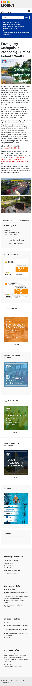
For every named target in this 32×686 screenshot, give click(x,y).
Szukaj (26, 17)
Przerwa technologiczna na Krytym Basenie (14, 601)
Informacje (16, 344)
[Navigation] (29, 10)
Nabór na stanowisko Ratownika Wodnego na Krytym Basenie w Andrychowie (16, 593)
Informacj (15, 477)
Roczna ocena (13, 243)
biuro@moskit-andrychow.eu (11, 574)
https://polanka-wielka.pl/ (11, 148)
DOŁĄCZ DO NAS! (10, 589)
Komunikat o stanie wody (16, 240)
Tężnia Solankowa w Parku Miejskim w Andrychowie (15, 605)
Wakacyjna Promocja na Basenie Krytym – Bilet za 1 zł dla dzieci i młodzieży (16, 597)
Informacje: (16, 390)
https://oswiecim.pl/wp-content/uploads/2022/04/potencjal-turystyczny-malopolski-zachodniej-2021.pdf (14, 159)
